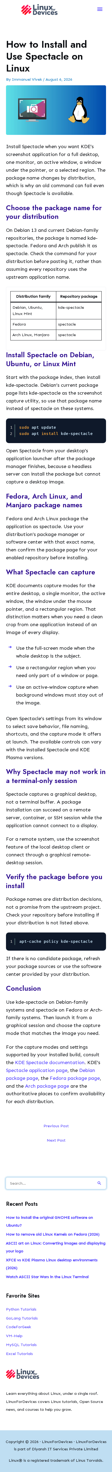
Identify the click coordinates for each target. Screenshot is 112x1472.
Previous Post (56, 1125)
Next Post (56, 1140)
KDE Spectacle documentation (50, 1062)
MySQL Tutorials (21, 1344)
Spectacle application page (36, 1070)
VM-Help (14, 1335)
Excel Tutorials (19, 1353)
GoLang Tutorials (22, 1318)
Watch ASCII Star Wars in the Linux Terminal (47, 1276)
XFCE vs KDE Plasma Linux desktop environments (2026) (52, 1263)
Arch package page (47, 1086)
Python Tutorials (21, 1309)
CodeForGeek (18, 1326)
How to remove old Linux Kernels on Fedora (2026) (52, 1234)
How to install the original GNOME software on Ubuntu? (49, 1221)
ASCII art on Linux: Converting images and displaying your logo (55, 1247)
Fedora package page (75, 1078)
